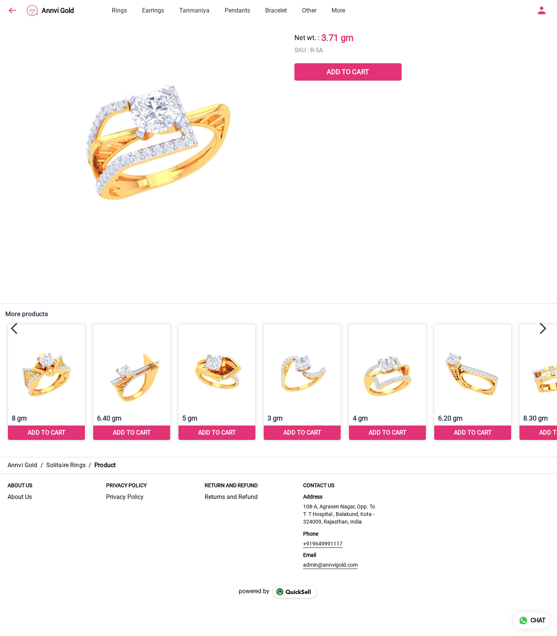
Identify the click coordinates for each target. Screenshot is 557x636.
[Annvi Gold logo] (32, 10)
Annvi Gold (58, 10)
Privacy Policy (125, 496)
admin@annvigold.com (330, 565)
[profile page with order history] (541, 10)
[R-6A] (46, 382)
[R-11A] (472, 382)
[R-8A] (217, 382)
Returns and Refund (231, 496)
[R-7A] (131, 382)
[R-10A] (387, 382)
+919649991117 (323, 544)
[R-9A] (302, 382)
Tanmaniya (194, 10)
